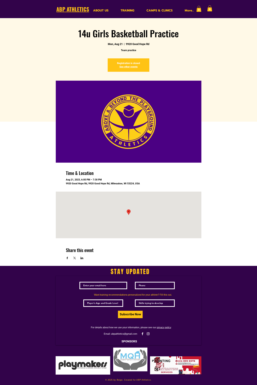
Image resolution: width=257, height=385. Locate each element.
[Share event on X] (74, 258)
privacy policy (164, 327)
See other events (128, 66)
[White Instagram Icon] (148, 334)
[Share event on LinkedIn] (81, 258)
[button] (198, 9)
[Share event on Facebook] (67, 258)
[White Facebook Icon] (142, 334)
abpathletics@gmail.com (124, 334)
